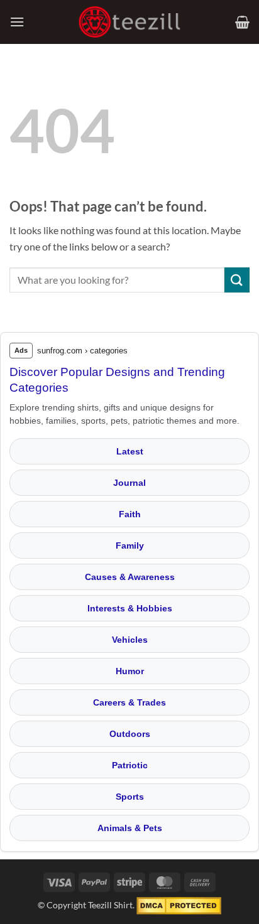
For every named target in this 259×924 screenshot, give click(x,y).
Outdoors (129, 734)
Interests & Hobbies (129, 608)
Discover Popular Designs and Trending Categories (117, 379)
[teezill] (129, 22)
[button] (17, 21)
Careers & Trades (129, 702)
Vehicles (130, 640)
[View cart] (242, 22)
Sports (130, 797)
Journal (129, 483)
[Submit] (237, 279)
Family (130, 545)
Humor (130, 671)
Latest (129, 451)
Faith (130, 514)
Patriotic (130, 765)
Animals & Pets (129, 828)
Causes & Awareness (130, 577)
